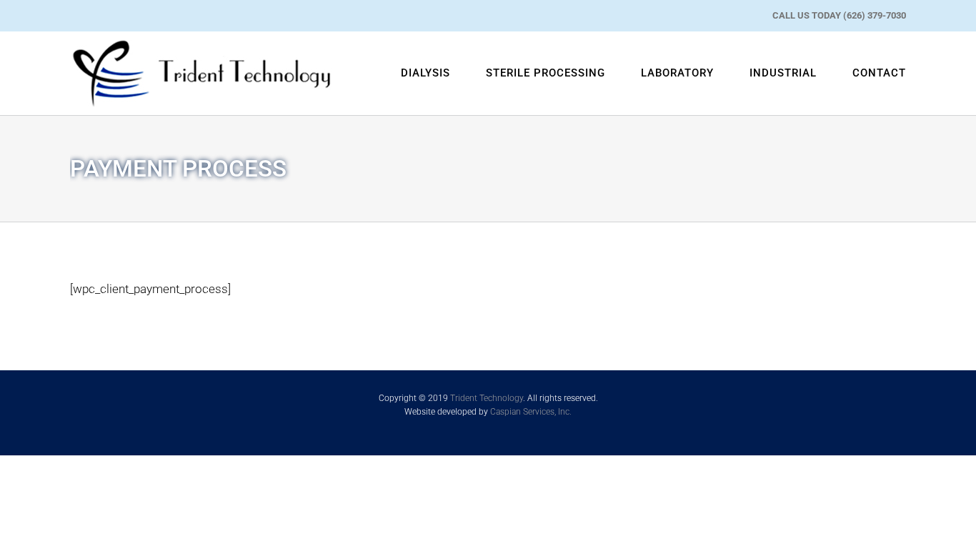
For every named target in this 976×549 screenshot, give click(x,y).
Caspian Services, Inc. (531, 412)
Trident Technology (486, 398)
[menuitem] (443, 73)
